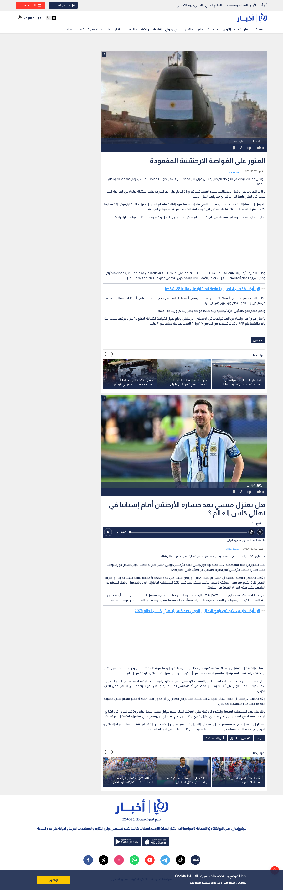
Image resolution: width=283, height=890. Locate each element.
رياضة (145, 29)
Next (105, 354)
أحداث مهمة (96, 29)
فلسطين (202, 29)
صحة (216, 29)
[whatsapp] (134, 860)
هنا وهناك (130, 29)
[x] (103, 860)
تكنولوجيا (114, 29)
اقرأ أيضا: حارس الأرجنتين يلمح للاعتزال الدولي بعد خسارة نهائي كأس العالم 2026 (197, 611)
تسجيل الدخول (62, 5)
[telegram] (165, 860)
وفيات (69, 29)
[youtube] (150, 860)
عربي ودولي (172, 29)
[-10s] (251, 532)
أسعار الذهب (243, 29)
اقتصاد (157, 29)
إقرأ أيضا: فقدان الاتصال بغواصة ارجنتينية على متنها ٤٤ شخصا (212, 288)
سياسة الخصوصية (200, 882)
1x (117, 532)
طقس (188, 29)
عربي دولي (234, 171)
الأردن (227, 29)
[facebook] (88, 860)
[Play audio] (108, 532)
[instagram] (119, 860)
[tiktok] (180, 860)
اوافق (53, 880)
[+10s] (260, 532)
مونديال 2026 (232, 549)
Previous (112, 354)
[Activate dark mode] (51, 18)
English (28, 17)
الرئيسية (261, 29)
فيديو (80, 29)
